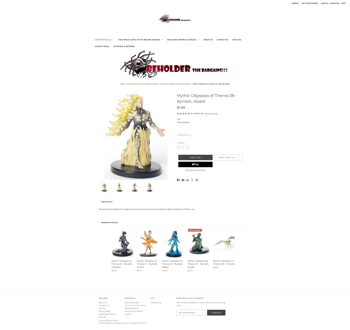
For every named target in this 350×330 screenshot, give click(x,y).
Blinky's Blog (102, 46)
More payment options (195, 170)
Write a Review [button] (211, 113)
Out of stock (199, 246)
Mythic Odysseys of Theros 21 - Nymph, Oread (147, 264)
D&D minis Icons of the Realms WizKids (139, 39)
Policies (237, 39)
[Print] (187, 180)
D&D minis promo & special (181, 39)
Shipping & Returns (124, 46)
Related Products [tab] (109, 222)
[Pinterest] (197, 180)
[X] (192, 180)
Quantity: (181, 143)
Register (335, 3)
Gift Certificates (310, 3)
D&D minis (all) (103, 39)
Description (107, 201)
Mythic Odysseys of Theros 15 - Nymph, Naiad (172, 264)
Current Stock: (184, 135)
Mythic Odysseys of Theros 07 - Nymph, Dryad (198, 264)
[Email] (183, 180)
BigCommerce (113, 321)
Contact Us (222, 39)
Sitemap (102, 317)
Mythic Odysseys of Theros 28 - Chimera (224, 262)
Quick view (122, 241)
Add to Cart (123, 246)
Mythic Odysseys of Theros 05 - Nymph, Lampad (122, 264)
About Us (207, 39)
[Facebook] (178, 180)
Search (295, 3)
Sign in (324, 3)
